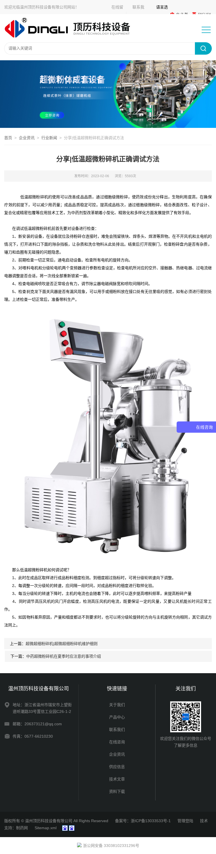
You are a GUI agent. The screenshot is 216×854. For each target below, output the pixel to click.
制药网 (22, 828)
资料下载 (117, 791)
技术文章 (117, 779)
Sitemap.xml (46, 828)
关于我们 (117, 704)
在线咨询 (117, 742)
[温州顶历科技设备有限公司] (71, 28)
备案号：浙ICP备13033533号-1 (143, 821)
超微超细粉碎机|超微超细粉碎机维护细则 (62, 643)
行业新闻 (49, 137)
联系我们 (117, 729)
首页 (8, 137)
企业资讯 (27, 137)
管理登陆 (185, 821)
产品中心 (117, 717)
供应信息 (117, 766)
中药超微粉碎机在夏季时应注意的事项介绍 (63, 656)
